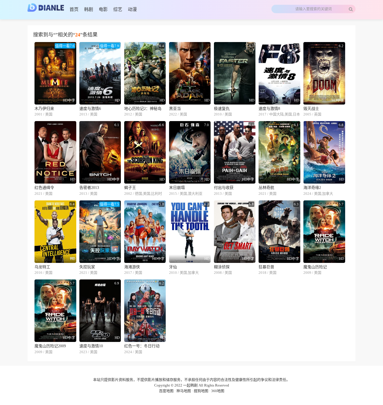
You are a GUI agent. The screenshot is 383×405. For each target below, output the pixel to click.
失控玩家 (87, 267)
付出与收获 (224, 188)
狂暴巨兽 (266, 267)
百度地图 (166, 391)
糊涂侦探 (222, 267)
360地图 (217, 391)
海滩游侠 (132, 267)
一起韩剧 (190, 385)
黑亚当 (175, 109)
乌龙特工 (42, 267)
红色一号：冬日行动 (142, 346)
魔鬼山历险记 (315, 267)
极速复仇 (222, 109)
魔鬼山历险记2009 (50, 346)
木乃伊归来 (44, 109)
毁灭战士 (311, 109)
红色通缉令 (44, 188)
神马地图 (183, 391)
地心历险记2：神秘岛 (142, 109)
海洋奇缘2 (312, 188)
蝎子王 (130, 188)
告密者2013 (89, 188)
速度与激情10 (91, 346)
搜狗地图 (201, 391)
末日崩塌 (177, 188)
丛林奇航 (266, 188)
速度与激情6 (90, 109)
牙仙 (173, 267)
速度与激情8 (269, 109)
